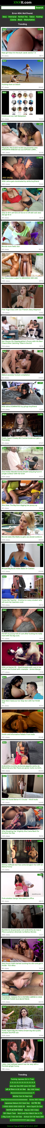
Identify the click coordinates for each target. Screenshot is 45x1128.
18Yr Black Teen (9, 1113)
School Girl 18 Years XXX (34, 1117)
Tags (16, 1126)
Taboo (31, 17)
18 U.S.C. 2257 (32, 1126)
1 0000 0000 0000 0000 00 (14, 1106)
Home (9, 1126)
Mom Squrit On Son (34, 1106)
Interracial (12, 17)
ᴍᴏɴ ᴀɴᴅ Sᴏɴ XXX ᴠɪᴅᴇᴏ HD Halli (22, 1086)
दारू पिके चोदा (36, 1103)
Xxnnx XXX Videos (36, 1100)
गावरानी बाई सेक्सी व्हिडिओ (14, 1110)
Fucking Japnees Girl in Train (22, 1079)
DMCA (21, 1126)
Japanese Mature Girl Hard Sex (17, 1103)
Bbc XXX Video (33, 1089)
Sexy (5, 17)
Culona (13, 20)
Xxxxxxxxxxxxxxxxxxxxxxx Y (22, 1093)
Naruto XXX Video (31, 1110)
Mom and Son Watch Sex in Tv (30, 1113)
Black (20, 20)
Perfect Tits (23, 17)
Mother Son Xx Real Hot (22, 1096)
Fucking (39, 17)
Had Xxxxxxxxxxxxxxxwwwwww (14, 1100)
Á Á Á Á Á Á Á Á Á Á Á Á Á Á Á (22, 1083)
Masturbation (29, 20)
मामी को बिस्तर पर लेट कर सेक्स (16, 1089)
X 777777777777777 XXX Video (22, 1120)
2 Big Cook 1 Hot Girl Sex (12, 1117)
